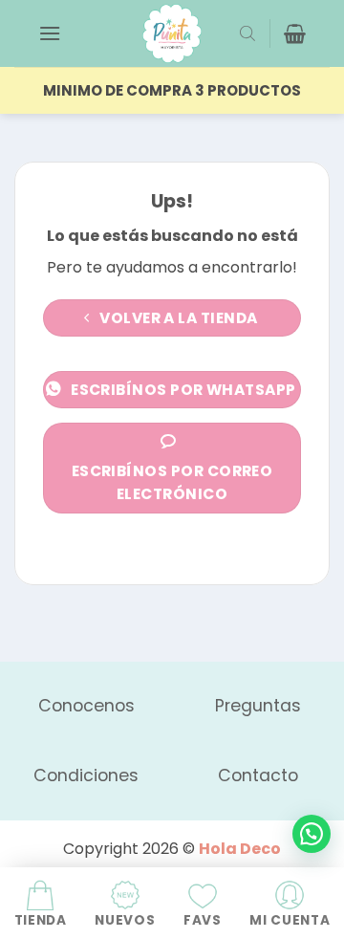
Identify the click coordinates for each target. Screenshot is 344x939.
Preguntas (258, 705)
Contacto (258, 775)
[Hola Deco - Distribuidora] (172, 33)
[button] (49, 33)
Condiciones (86, 775)
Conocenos (86, 705)
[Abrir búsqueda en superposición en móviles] (247, 33)
